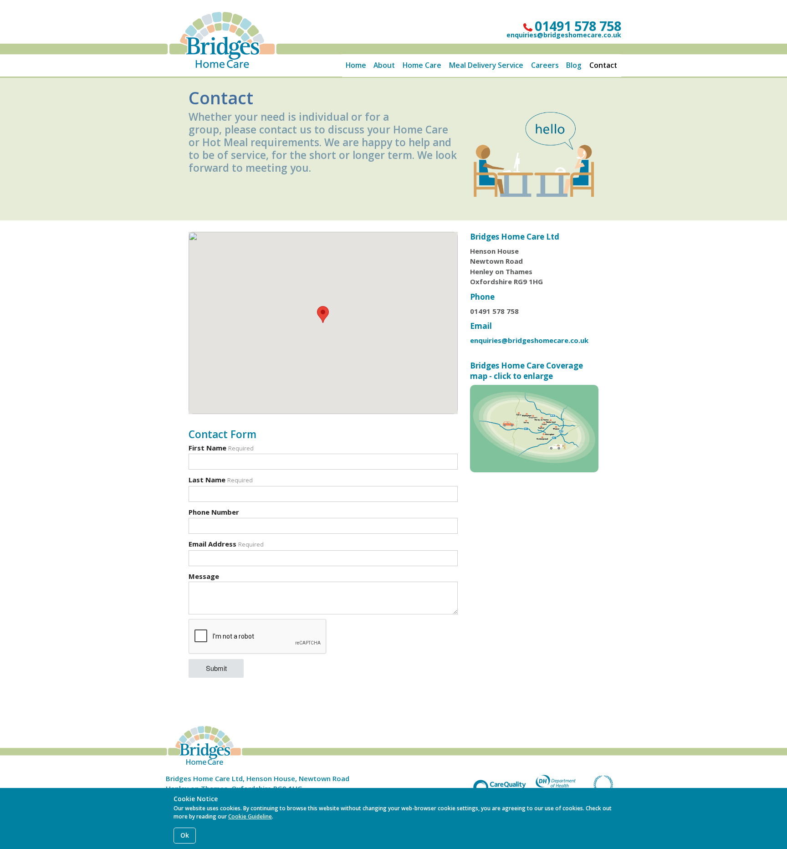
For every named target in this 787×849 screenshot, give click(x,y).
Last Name (221, 479)
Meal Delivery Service (486, 65)
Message (204, 576)
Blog (574, 65)
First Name (221, 447)
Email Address (226, 543)
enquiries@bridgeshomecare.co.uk (563, 35)
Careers (545, 65)
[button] (323, 314)
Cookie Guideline (250, 816)
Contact (603, 65)
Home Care (422, 65)
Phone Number (214, 512)
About (384, 65)
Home (356, 65)
